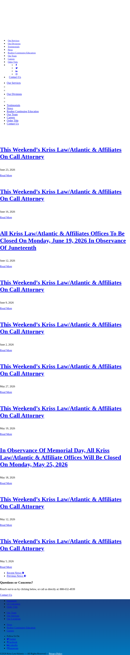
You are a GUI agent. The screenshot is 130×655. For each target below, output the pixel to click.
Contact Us (6, 594)
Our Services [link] (13, 40)
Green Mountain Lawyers (28, 98)
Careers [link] (11, 59)
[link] (16, 65)
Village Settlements (24, 101)
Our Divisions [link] (14, 43)
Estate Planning (20, 90)
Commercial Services (24, 86)
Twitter (12, 639)
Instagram (13, 648)
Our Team (11, 612)
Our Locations (13, 618)
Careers (10, 630)
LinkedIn (13, 645)
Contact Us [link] (15, 77)
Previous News (15, 575)
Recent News (14, 572)
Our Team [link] (12, 56)
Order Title (12, 607)
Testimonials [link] (13, 47)
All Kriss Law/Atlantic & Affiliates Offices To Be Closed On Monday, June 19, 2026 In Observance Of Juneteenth (63, 240)
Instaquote (12, 600)
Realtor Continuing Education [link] (22, 53)
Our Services (13, 615)
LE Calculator (13, 603)
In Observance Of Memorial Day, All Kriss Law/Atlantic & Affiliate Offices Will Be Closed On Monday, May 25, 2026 (60, 457)
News (9, 624)
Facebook (12, 642)
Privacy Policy (55, 653)
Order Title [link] (13, 62)
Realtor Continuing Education (21, 627)
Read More (6, 175)
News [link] (10, 50)
